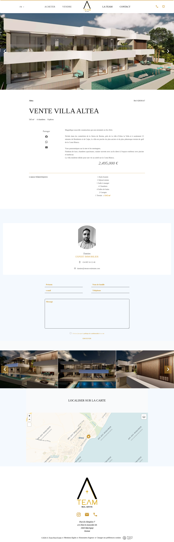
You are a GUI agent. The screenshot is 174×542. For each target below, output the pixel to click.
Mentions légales (70, 538)
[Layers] (144, 416)
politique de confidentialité (91, 333)
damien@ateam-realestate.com (88, 268)
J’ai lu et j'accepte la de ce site (88, 333)
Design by (130, 538)
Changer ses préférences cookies (109, 538)
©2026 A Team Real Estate (51, 538)
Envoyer (87, 338)
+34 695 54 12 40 (88, 262)
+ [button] (29, 415)
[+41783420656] (95, 516)
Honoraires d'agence (86, 538)
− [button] (29, 419)
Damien (87, 253)
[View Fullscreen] (29, 424)
